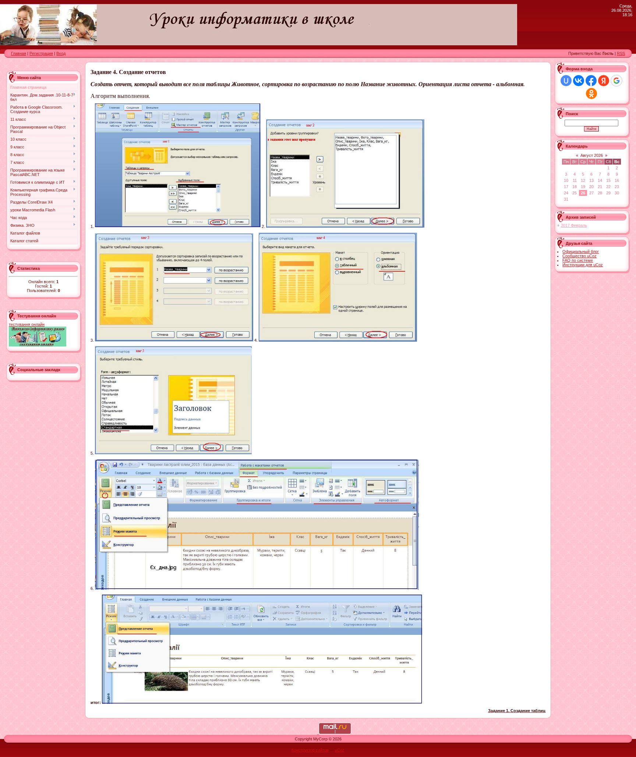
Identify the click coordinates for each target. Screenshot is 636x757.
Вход (61, 53)
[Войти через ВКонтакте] (578, 80)
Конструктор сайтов (310, 750)
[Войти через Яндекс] (603, 80)
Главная (18, 53)
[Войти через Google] (616, 81)
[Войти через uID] (566, 80)
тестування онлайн (27, 324)
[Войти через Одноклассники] (591, 93)
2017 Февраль (574, 225)
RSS (621, 53)
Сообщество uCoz (579, 256)
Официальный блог (580, 251)
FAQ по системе (577, 260)
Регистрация (41, 53)
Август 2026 (591, 155)
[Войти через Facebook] (591, 80)
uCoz (339, 750)
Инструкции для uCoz (582, 265)
